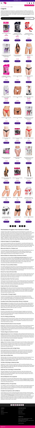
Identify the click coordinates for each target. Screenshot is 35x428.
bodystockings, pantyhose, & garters (20, 257)
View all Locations (21, 423)
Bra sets (2, 325)
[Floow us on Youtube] (15, 405)
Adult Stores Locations (4, 412)
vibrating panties (11, 394)
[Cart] (33, 3)
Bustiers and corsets (4, 333)
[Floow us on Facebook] (11, 405)
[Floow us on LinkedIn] (21, 405)
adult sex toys (7, 393)
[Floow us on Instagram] (17, 405)
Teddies (2, 341)
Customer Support (21, 409)
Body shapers (3, 287)
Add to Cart (6, 40)
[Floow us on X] (13, 405)
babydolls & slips (26, 379)
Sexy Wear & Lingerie (6, 6)
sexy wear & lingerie (26, 14)
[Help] (29, 3)
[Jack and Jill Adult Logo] (5, 3)
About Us (2, 409)
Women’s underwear (4, 303)
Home (2, 6)
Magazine (2, 411)
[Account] (31, 3)
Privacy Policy (20, 412)
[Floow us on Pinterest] (19, 405)
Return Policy (20, 411)
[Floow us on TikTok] (23, 405)
